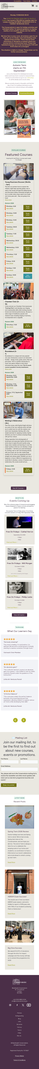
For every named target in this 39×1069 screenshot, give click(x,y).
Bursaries (19, 1024)
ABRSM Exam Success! (17, 897)
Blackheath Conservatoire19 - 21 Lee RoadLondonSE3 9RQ (19, 990)
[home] (7, 6)
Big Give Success (15, 948)
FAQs (19, 1033)
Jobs (19, 1021)
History (19, 1027)
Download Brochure (26, 93)
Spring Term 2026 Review (18, 831)
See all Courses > (19, 488)
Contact (34, 1)
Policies (19, 1013)
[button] (36, 6)
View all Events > (19, 615)
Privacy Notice (19, 1056)
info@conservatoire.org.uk (19, 1001)
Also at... (19, 1036)
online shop (30, 77)
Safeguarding (19, 1016)
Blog (19, 1018)
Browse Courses (11, 93)
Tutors (20, 1030)
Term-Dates (26, 1)
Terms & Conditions (19, 1060)
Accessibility (17, 1)
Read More (11, 862)
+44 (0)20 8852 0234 (19, 999)
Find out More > (12, 542)
